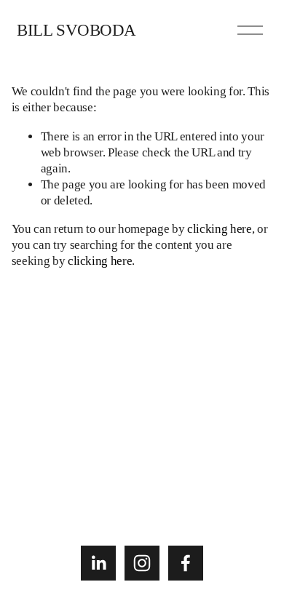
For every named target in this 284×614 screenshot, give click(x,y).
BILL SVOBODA (76, 29)
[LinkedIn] (98, 563)
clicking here (219, 229)
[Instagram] (142, 563)
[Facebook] (185, 563)
